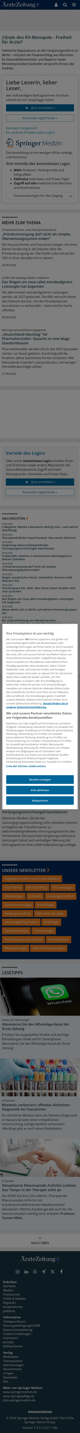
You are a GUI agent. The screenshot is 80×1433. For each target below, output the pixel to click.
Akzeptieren (40, 800)
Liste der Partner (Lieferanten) (26, 766)
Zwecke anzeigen (40, 779)
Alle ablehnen (40, 790)
